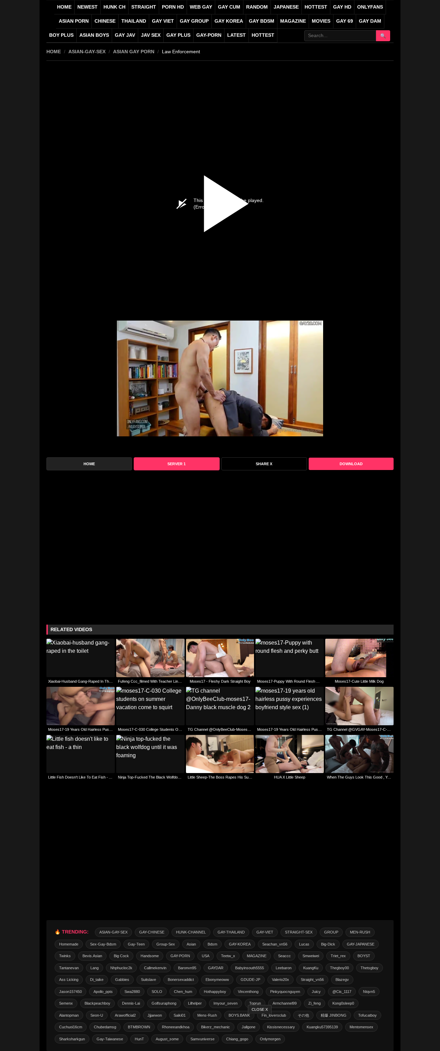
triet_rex (338, 956)
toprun (255, 1003)
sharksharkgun (72, 1039)
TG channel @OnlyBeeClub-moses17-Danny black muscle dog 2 (220, 729)
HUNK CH (114, 7)
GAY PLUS (178, 35)
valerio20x (280, 979)
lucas (304, 944)
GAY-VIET (264, 932)
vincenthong (248, 991)
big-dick (328, 944)
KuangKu (310, 968)
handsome (150, 956)
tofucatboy (367, 1015)
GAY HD (342, 7)
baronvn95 (187, 968)
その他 (303, 1015)
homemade (68, 944)
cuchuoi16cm (70, 1027)
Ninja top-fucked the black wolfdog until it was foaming (150, 777)
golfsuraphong (164, 1003)
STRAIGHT (143, 7)
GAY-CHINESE (151, 932)
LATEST (236, 35)
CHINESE (105, 21)
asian (191, 944)
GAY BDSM (261, 21)
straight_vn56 (312, 979)
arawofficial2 (125, 1015)
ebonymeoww (217, 979)
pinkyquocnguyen (285, 991)
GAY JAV (125, 35)
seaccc (284, 956)
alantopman (69, 1015)
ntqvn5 (369, 991)
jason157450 (70, 991)
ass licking (68, 979)
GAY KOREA (228, 21)
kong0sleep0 (343, 1003)
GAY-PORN (180, 956)
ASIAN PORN (74, 21)
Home (64, 7)
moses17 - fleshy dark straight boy (220, 681)
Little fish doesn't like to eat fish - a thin (80, 777)
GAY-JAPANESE (360, 944)
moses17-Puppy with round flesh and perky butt (289, 681)
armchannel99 (285, 1003)
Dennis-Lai (131, 1003)
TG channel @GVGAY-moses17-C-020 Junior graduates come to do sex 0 (359, 729)
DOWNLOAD (351, 464)
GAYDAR (215, 968)
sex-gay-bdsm (103, 944)
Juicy (316, 991)
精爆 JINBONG (333, 1015)
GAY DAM (370, 21)
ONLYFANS (370, 7)
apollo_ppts (103, 991)
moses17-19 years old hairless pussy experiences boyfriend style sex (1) (289, 729)
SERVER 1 (176, 464)
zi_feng (314, 1003)
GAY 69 (344, 21)
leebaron (284, 968)
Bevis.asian (92, 956)
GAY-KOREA (240, 944)
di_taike (96, 979)
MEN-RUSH (360, 932)
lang (94, 968)
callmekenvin (155, 968)
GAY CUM (229, 7)
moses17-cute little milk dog (359, 681)
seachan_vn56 (274, 944)
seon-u (96, 1015)
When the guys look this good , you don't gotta (359, 777)
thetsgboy (369, 968)
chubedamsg (105, 1027)
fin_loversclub (274, 1015)
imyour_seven (225, 1003)
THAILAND (133, 21)
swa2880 (132, 991)
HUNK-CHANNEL (191, 932)
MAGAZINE (293, 21)
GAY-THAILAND (231, 932)
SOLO (157, 991)
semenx (66, 1003)
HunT (139, 1039)
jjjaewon (154, 1015)
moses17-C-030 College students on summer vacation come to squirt (150, 729)
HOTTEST (316, 7)
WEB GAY (201, 7)
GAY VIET (163, 21)
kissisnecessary (281, 1027)
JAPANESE (286, 7)
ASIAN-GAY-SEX (87, 51)
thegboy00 (339, 968)
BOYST (364, 956)
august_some (167, 1039)
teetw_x (228, 956)
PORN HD (173, 7)
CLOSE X (260, 1009)
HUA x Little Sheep (289, 777)
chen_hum (183, 991)
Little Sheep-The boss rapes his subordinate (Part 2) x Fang (220, 777)
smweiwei (310, 956)
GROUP (331, 932)
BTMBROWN (139, 1027)
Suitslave (148, 979)
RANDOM (257, 7)
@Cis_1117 (341, 991)
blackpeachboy (97, 1003)
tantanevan (69, 968)
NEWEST (87, 7)
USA (205, 956)
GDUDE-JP (250, 979)
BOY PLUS (61, 35)
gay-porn (208, 35)
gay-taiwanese (110, 1039)
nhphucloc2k (121, 968)
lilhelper (195, 1003)
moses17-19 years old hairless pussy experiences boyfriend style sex (80, 729)
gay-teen (136, 944)
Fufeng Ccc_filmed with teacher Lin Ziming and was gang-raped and (150, 681)
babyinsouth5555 (249, 968)
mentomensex (361, 1027)
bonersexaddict (181, 979)
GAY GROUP (194, 21)
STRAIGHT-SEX (298, 932)
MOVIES (321, 21)
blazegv (342, 979)
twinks (65, 956)
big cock (121, 956)
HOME (53, 51)
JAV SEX (151, 35)
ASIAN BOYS (94, 35)
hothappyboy (215, 991)
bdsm (212, 944)
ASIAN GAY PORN (133, 51)
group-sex (165, 944)
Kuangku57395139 (322, 1027)
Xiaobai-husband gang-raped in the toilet (80, 681)
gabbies (122, 979)
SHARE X (264, 464)
